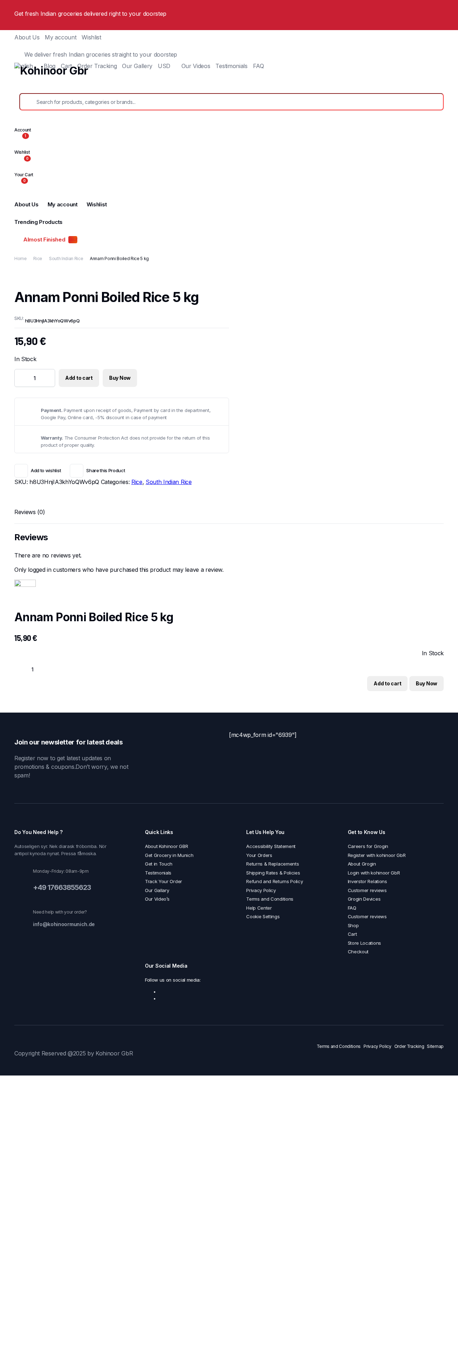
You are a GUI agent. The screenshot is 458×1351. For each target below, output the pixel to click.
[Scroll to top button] (442, 1335)
